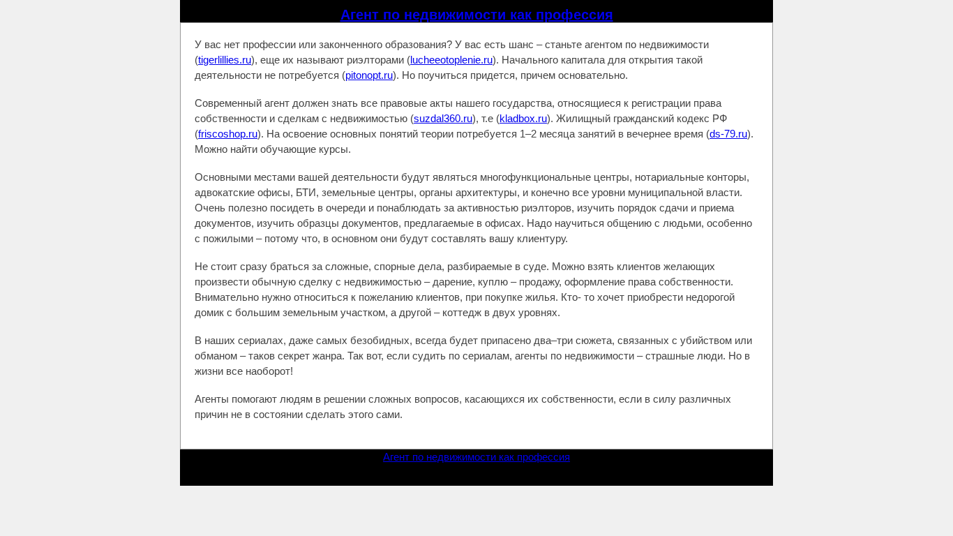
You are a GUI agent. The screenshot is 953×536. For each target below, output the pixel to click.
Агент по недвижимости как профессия (476, 14)
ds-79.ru (728, 134)
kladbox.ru (523, 118)
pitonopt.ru (369, 75)
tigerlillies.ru (224, 60)
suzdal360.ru (443, 118)
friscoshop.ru (227, 134)
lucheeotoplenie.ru (451, 60)
